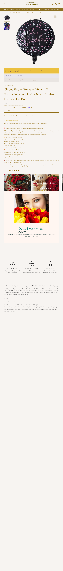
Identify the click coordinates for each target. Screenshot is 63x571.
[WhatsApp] (16, 170)
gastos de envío (8, 105)
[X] (12, 170)
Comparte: (6, 170)
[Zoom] (55, 16)
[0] (58, 4)
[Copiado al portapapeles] (19, 170)
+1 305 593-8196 (7, 123)
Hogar (5, 12)
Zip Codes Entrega (25, 9)
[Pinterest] (14, 170)
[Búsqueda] (52, 4)
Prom (5, 9)
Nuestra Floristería (10, 9)
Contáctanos (18, 9)
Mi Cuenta (32, 9)
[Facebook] (40, 9)
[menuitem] (5, 9)
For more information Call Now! (11, 120)
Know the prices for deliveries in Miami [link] (16, 302)
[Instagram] (42, 9)
